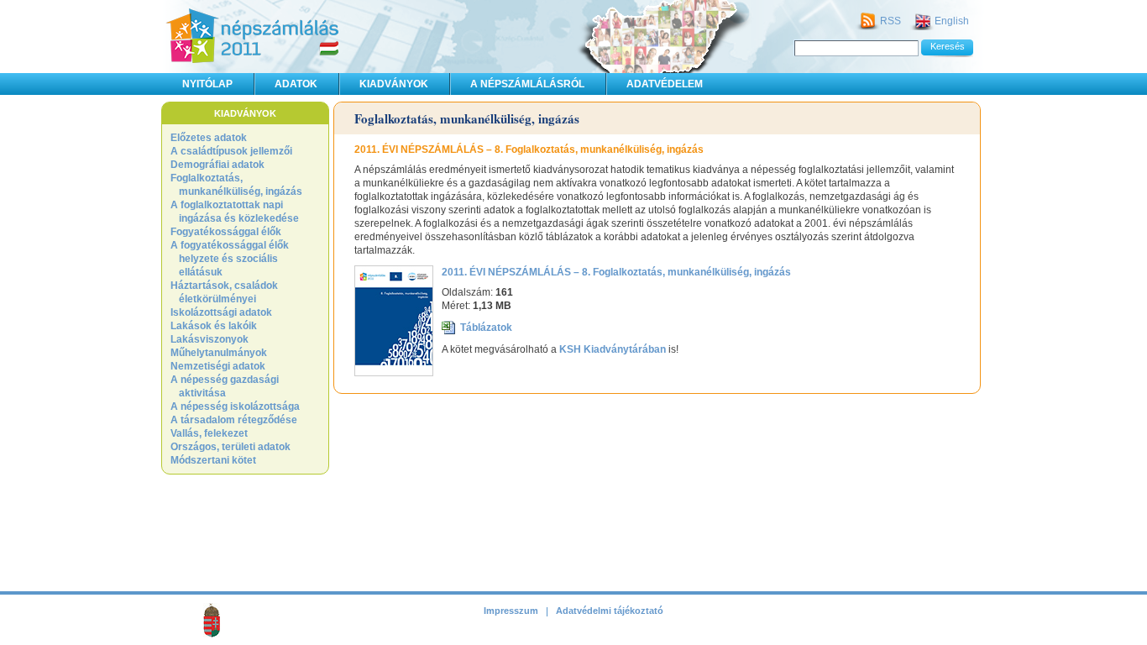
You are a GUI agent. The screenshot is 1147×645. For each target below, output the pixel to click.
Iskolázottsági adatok (221, 312)
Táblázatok (486, 327)
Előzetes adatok (208, 138)
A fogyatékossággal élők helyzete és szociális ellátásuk (229, 258)
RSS (890, 21)
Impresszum (511, 611)
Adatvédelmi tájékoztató (609, 611)
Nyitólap (207, 84)
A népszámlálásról (527, 84)
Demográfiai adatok (217, 164)
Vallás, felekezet (209, 433)
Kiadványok (393, 84)
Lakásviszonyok (209, 339)
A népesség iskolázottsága (235, 406)
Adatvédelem (664, 84)
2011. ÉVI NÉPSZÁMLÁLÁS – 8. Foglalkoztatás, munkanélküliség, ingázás (616, 272)
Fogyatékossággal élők (225, 232)
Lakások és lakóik (213, 326)
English (952, 21)
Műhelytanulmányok (218, 353)
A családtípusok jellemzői (231, 151)
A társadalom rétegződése (233, 420)
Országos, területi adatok (230, 447)
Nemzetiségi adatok (217, 366)
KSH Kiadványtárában (612, 349)
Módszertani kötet (213, 460)
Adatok (296, 84)
